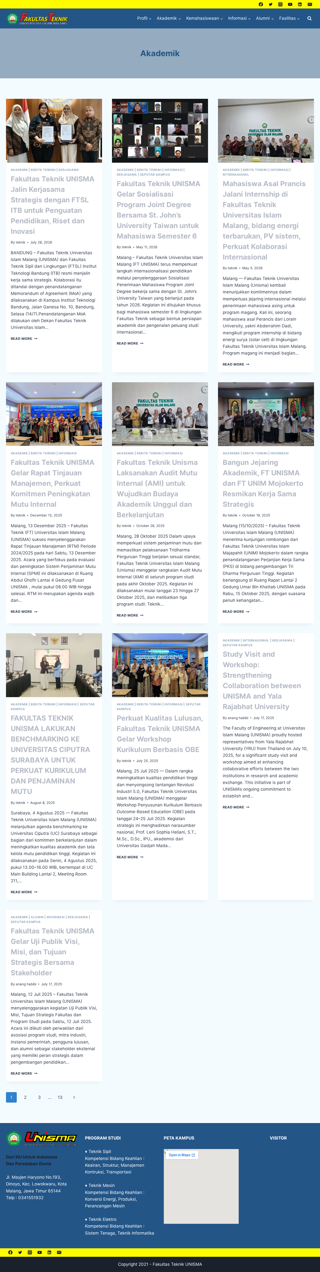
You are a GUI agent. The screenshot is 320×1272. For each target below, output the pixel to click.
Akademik (19, 170)
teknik (20, 242)
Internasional (236, 174)
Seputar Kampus (155, 174)
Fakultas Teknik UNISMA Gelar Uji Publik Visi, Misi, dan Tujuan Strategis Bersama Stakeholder (52, 952)
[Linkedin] (300, 4)
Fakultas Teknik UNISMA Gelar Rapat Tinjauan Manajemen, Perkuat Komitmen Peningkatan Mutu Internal (52, 483)
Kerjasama (68, 170)
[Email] (310, 4)
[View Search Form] (309, 18)
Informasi (173, 170)
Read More (24, 339)
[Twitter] (270, 4)
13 (60, 1097)
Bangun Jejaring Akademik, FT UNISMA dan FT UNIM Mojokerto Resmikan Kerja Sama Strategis (263, 483)
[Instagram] (280, 4)
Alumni (37, 917)
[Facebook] (261, 4)
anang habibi (238, 718)
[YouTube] (290, 4)
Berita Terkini (43, 170)
